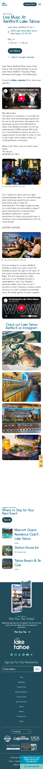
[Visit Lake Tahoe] (4, 4)
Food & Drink (21, 697)
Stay (21, 677)
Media (21, 711)
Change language (8, 735)
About (21, 721)
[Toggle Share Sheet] (41, 461)
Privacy (11, 761)
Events (21, 706)
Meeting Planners (21, 692)
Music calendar (18, 80)
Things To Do (21, 687)
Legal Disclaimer (20, 761)
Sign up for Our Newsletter (21, 662)
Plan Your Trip (20, 632)
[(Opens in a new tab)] (21, 351)
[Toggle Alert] (41, 457)
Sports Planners (21, 702)
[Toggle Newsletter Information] (41, 465)
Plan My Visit (21, 716)
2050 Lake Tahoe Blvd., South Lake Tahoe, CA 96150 (24, 32)
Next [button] (37, 669)
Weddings (21, 682)
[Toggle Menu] (39, 4)
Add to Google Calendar (23, 57)
